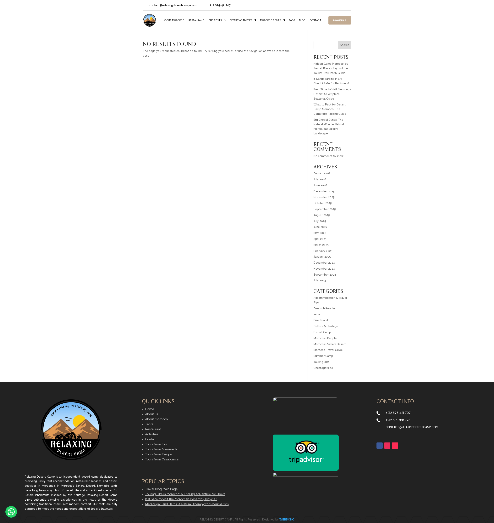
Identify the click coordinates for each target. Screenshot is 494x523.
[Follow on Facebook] (333, 5)
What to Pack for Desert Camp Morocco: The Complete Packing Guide (330, 109)
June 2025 (320, 226)
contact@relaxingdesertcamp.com (412, 427)
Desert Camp (322, 332)
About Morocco (173, 20)
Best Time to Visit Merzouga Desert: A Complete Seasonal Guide (332, 94)
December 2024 (324, 262)
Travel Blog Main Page (161, 489)
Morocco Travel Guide (328, 349)
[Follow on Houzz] (340, 5)
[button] (11, 512)
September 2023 (325, 274)
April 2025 (320, 238)
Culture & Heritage (326, 326)
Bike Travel (321, 320)
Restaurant (196, 20)
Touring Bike (321, 361)
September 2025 (325, 209)
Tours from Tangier (158, 454)
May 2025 (320, 232)
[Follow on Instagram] (348, 5)
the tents (215, 20)
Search (344, 45)
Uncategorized (323, 367)
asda (317, 314)
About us (151, 414)
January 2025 (322, 256)
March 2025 (321, 244)
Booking (340, 20)
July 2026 (320, 179)
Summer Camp (323, 355)
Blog (302, 20)
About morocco (156, 419)
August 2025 (322, 215)
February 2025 (323, 250)
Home (149, 409)
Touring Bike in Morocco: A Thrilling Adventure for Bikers (185, 494)
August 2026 (322, 173)
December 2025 (324, 191)
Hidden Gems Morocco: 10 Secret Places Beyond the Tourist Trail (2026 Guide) (331, 68)
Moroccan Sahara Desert (330, 344)
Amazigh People (324, 308)
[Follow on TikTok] (395, 445)
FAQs (292, 20)
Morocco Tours (270, 20)
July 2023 (320, 280)
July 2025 (320, 221)
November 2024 (324, 268)
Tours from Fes (156, 444)
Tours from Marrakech (161, 449)
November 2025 (324, 197)
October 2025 (323, 203)
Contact (315, 20)
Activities (151, 434)
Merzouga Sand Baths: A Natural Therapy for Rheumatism (187, 504)
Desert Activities (241, 20)
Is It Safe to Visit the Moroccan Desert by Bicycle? (181, 499)
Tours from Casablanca (161, 459)
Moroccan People (325, 338)
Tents (149, 424)
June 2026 (320, 185)
